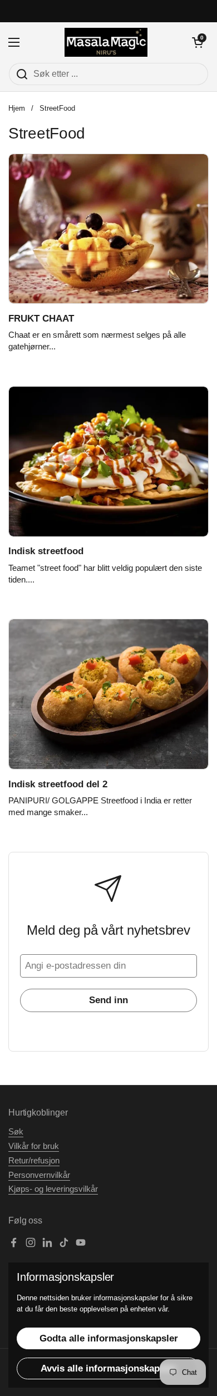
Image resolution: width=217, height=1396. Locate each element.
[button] (197, 42)
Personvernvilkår (39, 1175)
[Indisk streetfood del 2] (108, 694)
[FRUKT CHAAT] (108, 229)
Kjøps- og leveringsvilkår (53, 1189)
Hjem (16, 108)
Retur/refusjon (34, 1160)
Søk (15, 1131)
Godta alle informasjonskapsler (109, 1338)
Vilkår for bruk (33, 1146)
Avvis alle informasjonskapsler (108, 1368)
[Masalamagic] (106, 42)
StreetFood (57, 108)
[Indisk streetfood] (108, 461)
